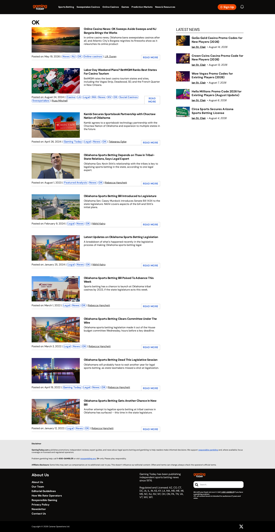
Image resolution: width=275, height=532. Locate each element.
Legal (86, 97)
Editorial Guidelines (44, 491)
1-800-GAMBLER (227, 492)
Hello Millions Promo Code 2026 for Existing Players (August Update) (217, 93)
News (66, 56)
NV (109, 97)
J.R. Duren (110, 56)
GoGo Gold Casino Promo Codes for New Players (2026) (217, 40)
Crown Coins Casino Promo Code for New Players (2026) (217, 57)
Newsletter (39, 509)
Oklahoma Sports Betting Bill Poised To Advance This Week (119, 280)
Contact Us (39, 513)
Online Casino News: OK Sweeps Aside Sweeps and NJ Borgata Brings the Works (120, 31)
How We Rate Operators (47, 495)
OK (79, 56)
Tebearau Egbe (118, 141)
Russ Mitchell (60, 100)
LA (79, 97)
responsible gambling (208, 450)
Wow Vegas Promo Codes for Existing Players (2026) (212, 75)
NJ (73, 56)
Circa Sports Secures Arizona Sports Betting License (213, 111)
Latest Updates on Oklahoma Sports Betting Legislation (121, 237)
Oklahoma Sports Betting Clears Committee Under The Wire (120, 320)
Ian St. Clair (199, 47)
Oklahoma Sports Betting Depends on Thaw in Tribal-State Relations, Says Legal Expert (119, 157)
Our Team (38, 486)
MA (94, 97)
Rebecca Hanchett (116, 182)
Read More (150, 57)
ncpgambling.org (88, 458)
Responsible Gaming (44, 500)
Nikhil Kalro (98, 223)
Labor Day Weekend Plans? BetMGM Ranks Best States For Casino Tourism (120, 72)
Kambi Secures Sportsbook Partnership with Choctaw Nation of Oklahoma (120, 116)
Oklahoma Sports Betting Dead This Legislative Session (120, 360)
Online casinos (92, 56)
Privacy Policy (40, 504)
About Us (37, 482)
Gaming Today (73, 141)
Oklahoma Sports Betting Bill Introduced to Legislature (120, 196)
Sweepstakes (40, 100)
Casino (71, 97)
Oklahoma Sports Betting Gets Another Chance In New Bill (120, 402)
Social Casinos (128, 97)
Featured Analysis (75, 182)
